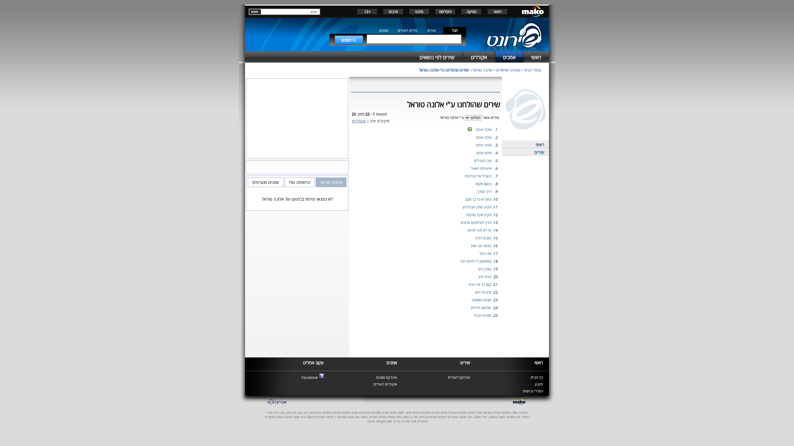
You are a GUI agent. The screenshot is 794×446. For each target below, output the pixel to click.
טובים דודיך (483, 238)
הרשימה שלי (299, 182)
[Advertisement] (425, 340)
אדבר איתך (483, 129)
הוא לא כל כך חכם (478, 199)
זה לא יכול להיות (479, 230)
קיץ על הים (483, 292)
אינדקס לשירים (459, 377)
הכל (454, 30)
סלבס (419, 11)
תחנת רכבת (482, 315)
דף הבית (537, 377)
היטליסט (445, 11)
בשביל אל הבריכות (478, 176)
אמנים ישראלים (508, 70)
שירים (431, 30)
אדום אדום (484, 152)
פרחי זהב (484, 276)
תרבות (393, 11)
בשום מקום (483, 183)
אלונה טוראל (482, 70)
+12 (367, 11)
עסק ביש (484, 269)
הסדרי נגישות (533, 391)
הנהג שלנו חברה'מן (477, 207)
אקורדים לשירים (385, 384)
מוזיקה (471, 11)
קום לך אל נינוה (479, 284)
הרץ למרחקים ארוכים (476, 222)
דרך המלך (484, 191)
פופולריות (359, 121)
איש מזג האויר (481, 168)
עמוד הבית (532, 70)
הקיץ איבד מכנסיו (478, 214)
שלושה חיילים (481, 307)
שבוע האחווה (481, 300)
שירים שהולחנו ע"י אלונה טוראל (444, 70)
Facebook (309, 377)
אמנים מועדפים (265, 182)
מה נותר (485, 253)
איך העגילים (483, 160)
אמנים (383, 30)
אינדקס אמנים (386, 377)
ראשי (498, 11)
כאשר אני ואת (481, 245)
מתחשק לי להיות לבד (475, 261)
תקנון (539, 384)
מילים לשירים (407, 30)
